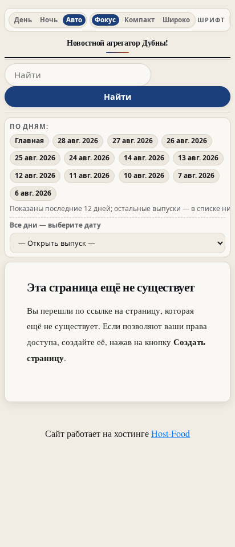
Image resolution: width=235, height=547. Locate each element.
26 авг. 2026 (187, 140)
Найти (117, 96)
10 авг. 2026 (144, 175)
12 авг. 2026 (35, 175)
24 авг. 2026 (89, 158)
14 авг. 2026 (144, 158)
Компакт (139, 19)
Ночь (49, 19)
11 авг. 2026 (89, 175)
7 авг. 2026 (196, 175)
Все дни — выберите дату (55, 224)
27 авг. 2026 (132, 140)
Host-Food (170, 433)
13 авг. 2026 (198, 158)
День (23, 19)
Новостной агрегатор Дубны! (117, 43)
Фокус (105, 19)
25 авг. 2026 (35, 158)
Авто (74, 19)
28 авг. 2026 (78, 140)
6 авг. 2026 (33, 193)
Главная (29, 140)
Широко (176, 19)
